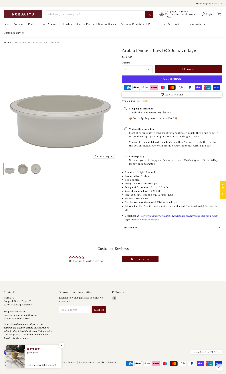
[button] (172, 94)
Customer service (14, 32)
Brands (17, 24)
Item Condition (86, 362)
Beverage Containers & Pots (137, 24)
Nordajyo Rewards (107, 362)
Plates (32, 24)
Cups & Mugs (49, 24)
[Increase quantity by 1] (149, 69)
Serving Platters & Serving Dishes (96, 24)
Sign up (99, 309)
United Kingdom (208, 3)
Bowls (67, 24)
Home (7, 42)
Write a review (140, 259)
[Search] (149, 14)
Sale (6, 24)
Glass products (196, 24)
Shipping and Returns (65, 362)
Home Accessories (171, 24)
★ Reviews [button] (223, 190)
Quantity (126, 62)
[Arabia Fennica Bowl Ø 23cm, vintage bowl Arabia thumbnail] (10, 169)
